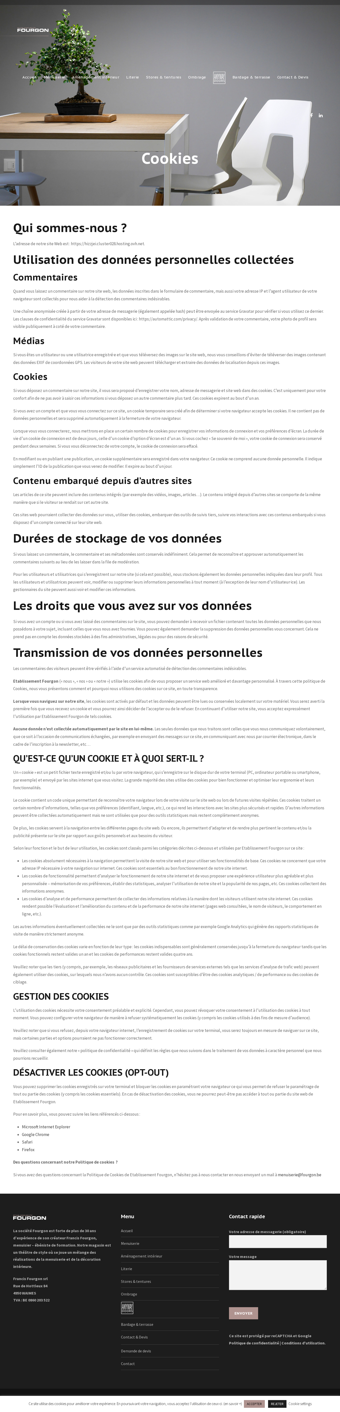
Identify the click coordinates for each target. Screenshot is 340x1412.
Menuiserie (54, 77)
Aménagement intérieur (95, 77)
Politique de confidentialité (254, 1342)
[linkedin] (321, 115)
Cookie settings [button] (300, 1403)
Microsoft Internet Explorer (46, 1127)
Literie (132, 77)
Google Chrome (35, 1134)
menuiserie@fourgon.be (299, 1174)
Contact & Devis (293, 77)
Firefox (28, 1149)
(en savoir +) (233, 1403)
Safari (27, 1142)
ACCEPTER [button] (254, 1404)
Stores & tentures (163, 77)
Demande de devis (136, 1350)
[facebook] (311, 115)
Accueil (29, 77)
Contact (128, 1363)
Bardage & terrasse (251, 77)
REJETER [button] (277, 1404)
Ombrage (197, 77)
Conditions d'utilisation (303, 1342)
